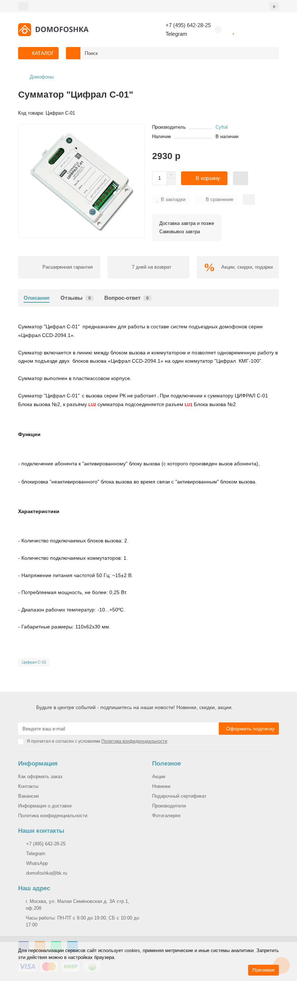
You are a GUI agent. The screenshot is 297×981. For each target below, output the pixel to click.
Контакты (28, 786)
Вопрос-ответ (126, 298)
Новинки (161, 786)
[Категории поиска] (73, 53)
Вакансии (28, 796)
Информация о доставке (45, 806)
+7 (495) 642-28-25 (188, 25)
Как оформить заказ (40, 776)
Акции (158, 776)
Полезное (166, 763)
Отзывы (75, 298)
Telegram (176, 34)
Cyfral (222, 127)
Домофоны (42, 77)
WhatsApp (37, 863)
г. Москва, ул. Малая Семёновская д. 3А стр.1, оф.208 (77, 905)
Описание (37, 298)
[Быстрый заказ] (240, 178)
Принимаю (263, 970)
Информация (38, 763)
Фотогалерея (166, 815)
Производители (169, 806)
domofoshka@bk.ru (46, 873)
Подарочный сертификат (179, 796)
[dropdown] (23, 6)
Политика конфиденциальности (52, 815)
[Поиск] (271, 53)
